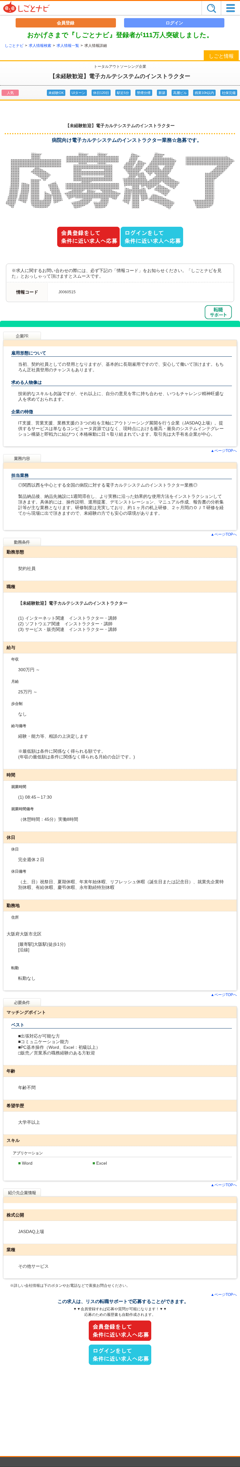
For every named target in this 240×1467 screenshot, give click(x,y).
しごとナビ (14, 45)
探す (211, 8)
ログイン (174, 22)
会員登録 (65, 22)
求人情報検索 (40, 45)
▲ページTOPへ (224, 451)
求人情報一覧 (68, 45)
